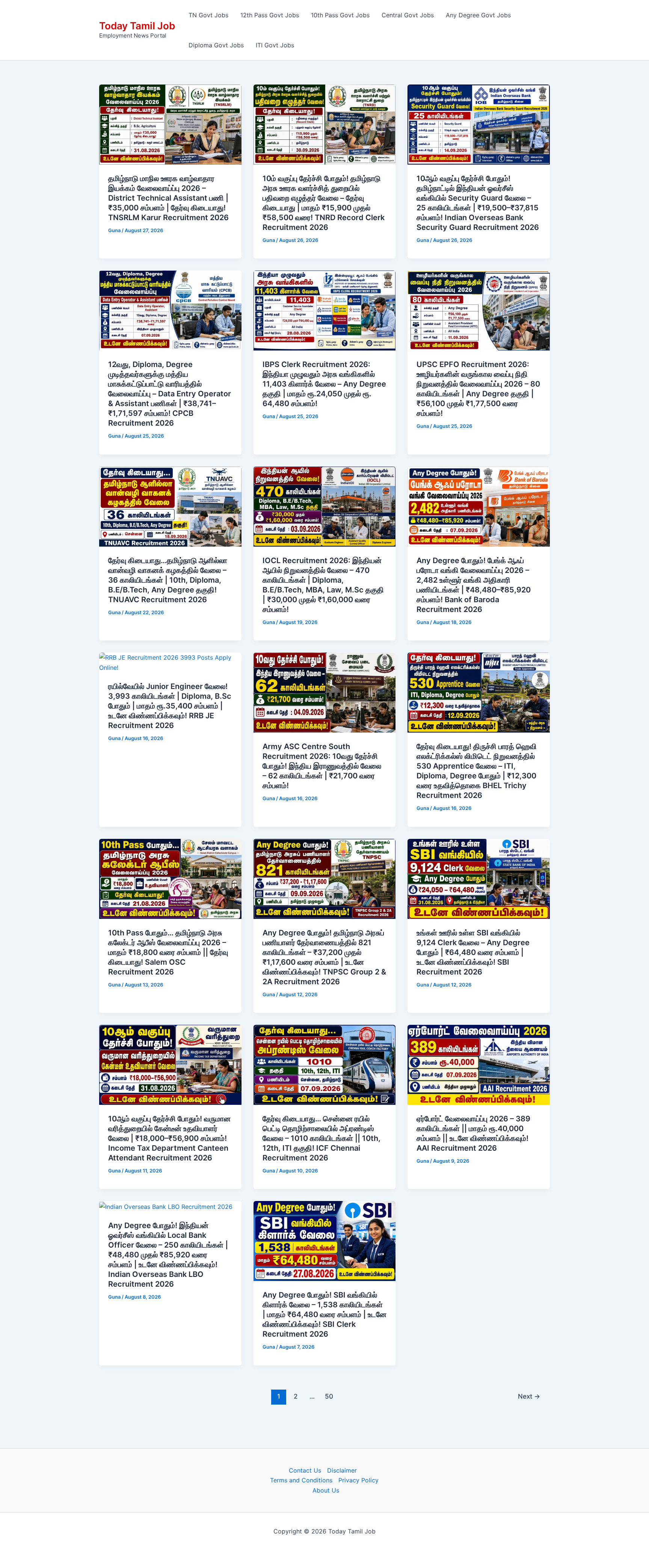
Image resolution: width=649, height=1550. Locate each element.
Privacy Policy (358, 1480)
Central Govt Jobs (408, 15)
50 (329, 1396)
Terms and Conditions (301, 1480)
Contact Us (305, 1470)
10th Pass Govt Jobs (340, 15)
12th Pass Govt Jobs (269, 15)
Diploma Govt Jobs (216, 45)
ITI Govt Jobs (275, 45)
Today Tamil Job (137, 26)
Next (529, 1396)
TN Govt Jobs (208, 15)
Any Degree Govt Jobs (478, 15)
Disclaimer (342, 1470)
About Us (325, 1490)
